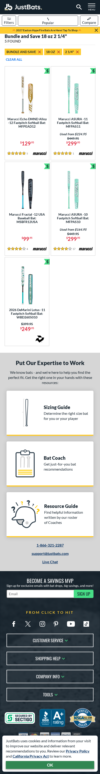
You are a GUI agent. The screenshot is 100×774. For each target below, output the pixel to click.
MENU (93, 8)
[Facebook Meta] (14, 624)
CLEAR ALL (14, 59)
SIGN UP (83, 594)
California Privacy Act (31, 756)
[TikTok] (86, 624)
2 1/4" (69, 52)
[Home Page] (23, 7)
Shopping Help (47, 658)
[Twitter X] (28, 624)
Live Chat (50, 562)
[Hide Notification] (96, 30)
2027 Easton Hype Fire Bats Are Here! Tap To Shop (47, 30)
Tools (48, 694)
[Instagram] (42, 624)
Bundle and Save (21, 52)
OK (50, 765)
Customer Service (48, 640)
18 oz (50, 52)
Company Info (48, 676)
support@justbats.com (50, 553)
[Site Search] (78, 7)
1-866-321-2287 (50, 545)
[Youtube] (71, 624)
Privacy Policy (78, 751)
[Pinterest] (56, 624)
